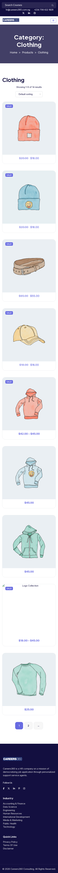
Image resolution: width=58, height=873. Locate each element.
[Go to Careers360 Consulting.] (13, 52)
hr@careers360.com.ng (17, 9)
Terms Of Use (10, 845)
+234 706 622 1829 (43, 9)
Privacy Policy (10, 841)
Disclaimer (8, 848)
